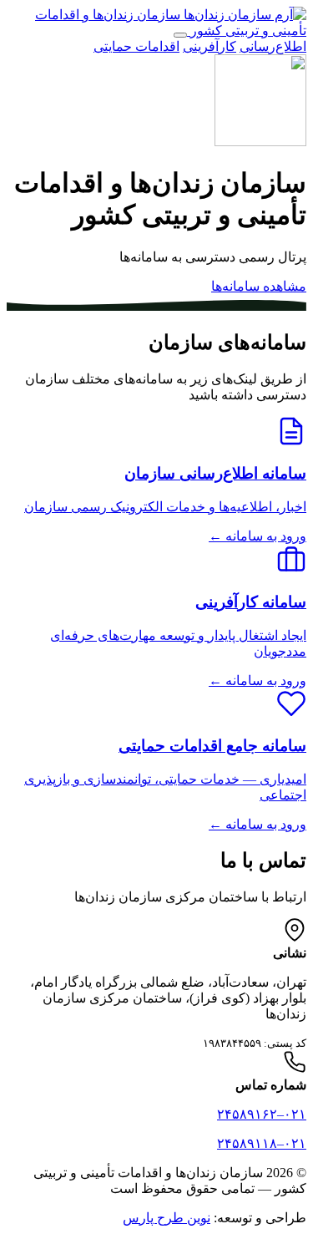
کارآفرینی (209, 46)
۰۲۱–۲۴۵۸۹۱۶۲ (261, 1114)
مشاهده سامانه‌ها (258, 286)
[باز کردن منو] (180, 35)
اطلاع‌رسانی (273, 46)
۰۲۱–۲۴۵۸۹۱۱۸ (261, 1143)
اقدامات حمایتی (136, 46)
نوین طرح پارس (166, 1218)
